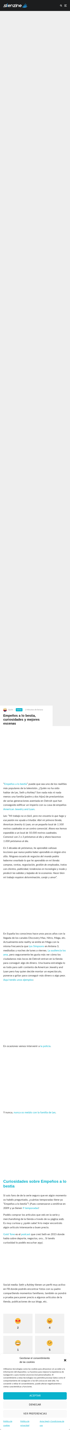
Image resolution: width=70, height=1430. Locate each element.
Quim (10, 710)
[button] (65, 1360)
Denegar (35, 1404)
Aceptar (35, 1395)
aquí (40, 1242)
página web (57, 1219)
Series (19, 710)
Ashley (30, 1284)
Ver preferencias (35, 1413)
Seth (21, 1284)
